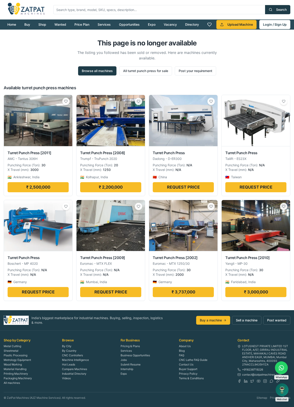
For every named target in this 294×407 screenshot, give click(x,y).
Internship (127, 369)
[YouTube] (258, 381)
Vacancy (170, 24)
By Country (69, 350)
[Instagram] (265, 381)
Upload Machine (240, 24)
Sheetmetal (11, 350)
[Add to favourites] (66, 101)
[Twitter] (252, 381)
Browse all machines (97, 71)
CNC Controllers (72, 355)
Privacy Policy (188, 373)
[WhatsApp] (271, 381)
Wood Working (13, 364)
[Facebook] (239, 381)
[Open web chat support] (282, 389)
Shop (42, 24)
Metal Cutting (12, 346)
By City (66, 346)
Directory (192, 24)
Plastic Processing (15, 355)
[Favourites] (209, 24)
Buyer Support (188, 369)
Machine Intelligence (75, 360)
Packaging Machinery (18, 378)
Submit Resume (131, 364)
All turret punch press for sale (145, 71)
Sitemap (262, 397)
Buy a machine (211, 320)
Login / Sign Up (275, 24)
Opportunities (129, 24)
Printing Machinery (16, 373)
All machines (12, 383)
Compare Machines (74, 369)
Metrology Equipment (17, 360)
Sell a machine (246, 320)
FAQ (181, 355)
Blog (182, 350)
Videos (66, 378)
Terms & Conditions (191, 378)
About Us (185, 346)
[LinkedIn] (246, 381)
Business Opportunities (135, 355)
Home (11, 24)
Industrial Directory (74, 373)
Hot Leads (68, 364)
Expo (151, 24)
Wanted (60, 24)
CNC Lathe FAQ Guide (193, 360)
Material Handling (15, 369)
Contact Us (186, 364)
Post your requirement (195, 71)
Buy (27, 24)
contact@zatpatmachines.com (261, 374)
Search (281, 9)
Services (104, 24)
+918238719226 (252, 369)
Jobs (124, 360)
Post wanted (276, 320)
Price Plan (81, 24)
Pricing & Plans (130, 346)
